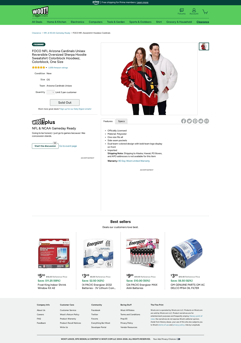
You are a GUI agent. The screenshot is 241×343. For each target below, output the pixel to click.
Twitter (94, 314)
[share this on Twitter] (189, 121)
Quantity (40, 92)
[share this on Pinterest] (195, 121)
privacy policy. (179, 325)
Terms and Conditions (130, 314)
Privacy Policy (126, 323)
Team (42, 85)
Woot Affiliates (127, 310)
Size (42, 79)
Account (194, 13)
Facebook (95, 310)
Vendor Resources (128, 327)
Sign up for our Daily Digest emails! (75, 109)
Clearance (36, 33)
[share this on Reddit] (200, 121)
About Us (41, 310)
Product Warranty (68, 319)
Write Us (64, 327)
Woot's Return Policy (69, 314)
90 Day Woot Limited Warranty (134, 161)
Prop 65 (123, 319)
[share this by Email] (206, 121)
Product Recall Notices (70, 323)
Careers (40, 314)
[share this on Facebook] (183, 121)
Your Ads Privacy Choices (164, 339)
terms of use (164, 325)
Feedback (41, 323)
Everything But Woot (100, 323)
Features (108, 121)
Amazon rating (58, 68)
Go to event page (68, 146)
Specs (121, 121)
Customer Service (68, 310)
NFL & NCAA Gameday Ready (57, 33)
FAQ (39, 319)
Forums (182, 13)
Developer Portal (98, 327)
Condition (40, 73)
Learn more (142, 2)
